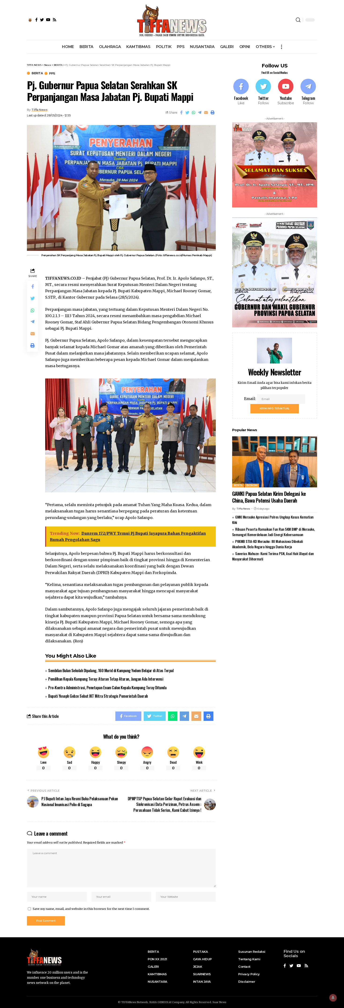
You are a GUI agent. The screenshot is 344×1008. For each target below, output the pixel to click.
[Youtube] (285, 92)
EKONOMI (252, 485)
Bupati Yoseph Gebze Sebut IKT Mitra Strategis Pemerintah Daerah (98, 696)
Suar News (219, 1002)
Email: (250, 398)
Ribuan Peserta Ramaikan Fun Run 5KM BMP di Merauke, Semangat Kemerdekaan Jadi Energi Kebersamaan (273, 531)
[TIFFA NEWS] (172, 20)
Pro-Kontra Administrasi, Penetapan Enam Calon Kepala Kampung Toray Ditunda (107, 687)
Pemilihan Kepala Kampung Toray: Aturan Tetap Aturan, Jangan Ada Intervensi (105, 679)
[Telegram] (308, 92)
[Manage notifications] (333, 997)
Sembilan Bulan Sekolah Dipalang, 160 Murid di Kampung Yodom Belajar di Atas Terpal (110, 670)
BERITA (37, 73)
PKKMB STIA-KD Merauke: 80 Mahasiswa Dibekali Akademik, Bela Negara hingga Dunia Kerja (267, 544)
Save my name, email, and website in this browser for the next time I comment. (91, 909)
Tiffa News (39, 109)
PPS (52, 73)
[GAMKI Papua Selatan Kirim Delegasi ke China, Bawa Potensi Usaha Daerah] (274, 461)
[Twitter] (263, 92)
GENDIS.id (164, 1002)
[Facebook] (241, 92)
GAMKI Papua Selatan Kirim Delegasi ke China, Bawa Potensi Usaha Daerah (269, 497)
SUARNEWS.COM (274, 573)
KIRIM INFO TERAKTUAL (274, 408)
